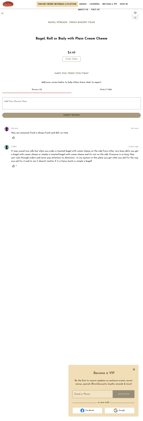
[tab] (37, 89)
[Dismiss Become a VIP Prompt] (134, 369)
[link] (71, 59)
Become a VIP (110, 4)
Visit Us (95, 10)
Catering (95, 4)
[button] (3, 13)
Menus (83, 4)
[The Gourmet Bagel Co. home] (14, 4)
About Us (83, 10)
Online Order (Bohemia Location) (57, 4)
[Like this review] (14, 137)
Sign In (124, 4)
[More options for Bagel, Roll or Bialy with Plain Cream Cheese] (135, 13)
